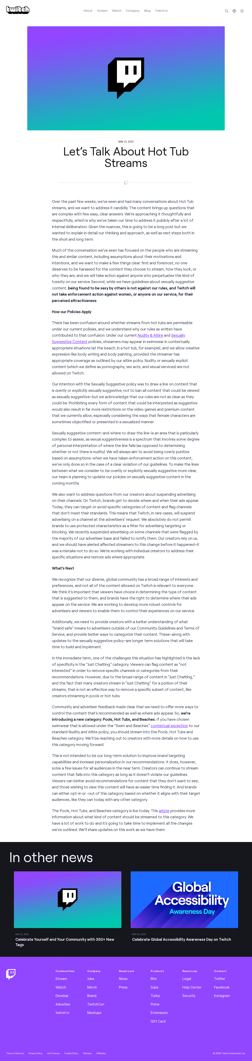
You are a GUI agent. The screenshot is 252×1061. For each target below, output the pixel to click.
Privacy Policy (36, 1053)
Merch (92, 987)
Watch (116, 10)
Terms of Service (15, 1053)
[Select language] (234, 11)
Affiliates (101, 1053)
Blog (147, 10)
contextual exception (169, 725)
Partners (87, 1053)
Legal (186, 978)
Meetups (94, 1013)
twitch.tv (62, 1013)
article (164, 810)
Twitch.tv (161, 10)
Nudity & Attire (150, 335)
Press (123, 987)
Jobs (90, 978)
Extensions (159, 1013)
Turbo (155, 995)
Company (133, 10)
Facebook (222, 987)
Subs (154, 987)
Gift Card (158, 1021)
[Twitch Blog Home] (17, 10)
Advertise (63, 1004)
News (123, 978)
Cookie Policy (71, 1053)
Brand (91, 995)
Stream (102, 10)
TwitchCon (95, 1004)
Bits (154, 978)
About (87, 10)
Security (188, 995)
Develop (62, 995)
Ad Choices (53, 1053)
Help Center (192, 987)
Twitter (219, 978)
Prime (155, 1004)
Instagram (222, 995)
